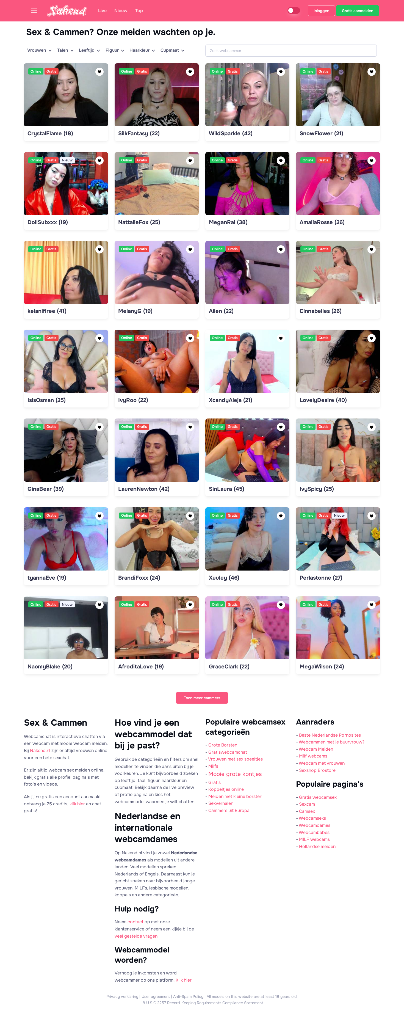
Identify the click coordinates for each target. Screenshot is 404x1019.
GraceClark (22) (229, 666)
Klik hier (184, 980)
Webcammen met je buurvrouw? (331, 742)
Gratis (214, 782)
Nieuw (121, 10)
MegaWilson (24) (322, 666)
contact (135, 922)
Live (102, 10)
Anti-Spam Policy (188, 996)
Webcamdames (314, 825)
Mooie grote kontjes (235, 774)
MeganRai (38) (228, 222)
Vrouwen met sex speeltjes (235, 759)
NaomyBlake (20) (50, 666)
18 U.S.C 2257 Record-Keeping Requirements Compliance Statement (202, 1002)
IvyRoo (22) (133, 400)
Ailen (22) (221, 311)
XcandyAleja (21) (230, 400)
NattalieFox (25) (139, 222)
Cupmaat (170, 50)
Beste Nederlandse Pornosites (330, 735)
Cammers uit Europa (229, 810)
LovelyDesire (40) (323, 400)
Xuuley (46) (224, 577)
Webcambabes (314, 832)
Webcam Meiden (316, 749)
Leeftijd (87, 50)
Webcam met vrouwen (322, 763)
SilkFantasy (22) (139, 133)
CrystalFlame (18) (50, 133)
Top (139, 10)
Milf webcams (313, 756)
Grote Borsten (222, 745)
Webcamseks (312, 818)
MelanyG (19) (135, 311)
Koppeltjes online (226, 789)
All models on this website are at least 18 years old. (252, 996)
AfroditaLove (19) (141, 666)
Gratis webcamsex (318, 797)
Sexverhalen (220, 803)
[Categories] (36, 10)
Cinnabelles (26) (321, 311)
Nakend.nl (40, 750)
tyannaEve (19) (46, 577)
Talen (62, 50)
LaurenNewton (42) (144, 489)
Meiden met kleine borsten (235, 796)
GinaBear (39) (45, 489)
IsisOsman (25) (46, 400)
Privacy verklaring (122, 996)
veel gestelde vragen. (137, 936)
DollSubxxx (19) (47, 222)
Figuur (112, 50)
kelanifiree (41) (47, 311)
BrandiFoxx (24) (139, 577)
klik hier (77, 804)
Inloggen (321, 10)
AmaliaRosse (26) (322, 222)
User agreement (156, 996)
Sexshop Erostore (317, 770)
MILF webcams (314, 839)
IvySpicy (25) (317, 489)
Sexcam (307, 804)
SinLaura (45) (226, 489)
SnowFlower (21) (321, 133)
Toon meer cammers (202, 697)
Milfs (213, 766)
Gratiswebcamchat (227, 752)
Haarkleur (139, 50)
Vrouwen (36, 50)
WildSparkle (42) (231, 133)
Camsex (307, 811)
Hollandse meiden (317, 846)
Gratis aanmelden (357, 10)
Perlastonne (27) (321, 577)
